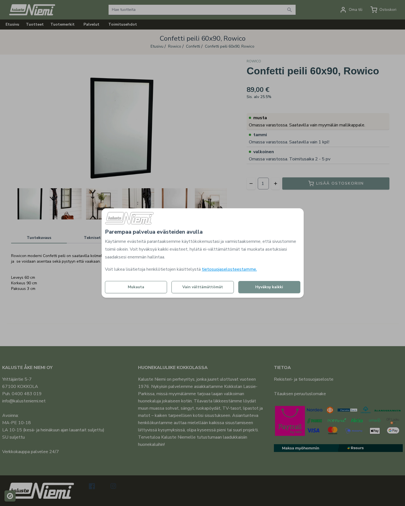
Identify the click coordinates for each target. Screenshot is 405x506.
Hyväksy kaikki (269, 287)
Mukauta (136, 287)
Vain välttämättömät (202, 287)
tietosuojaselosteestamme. (229, 269)
